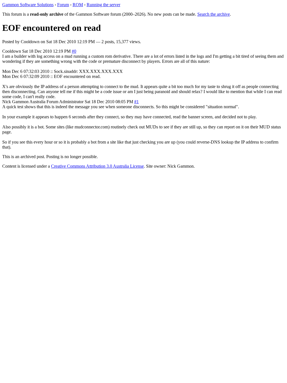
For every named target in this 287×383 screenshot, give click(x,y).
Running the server (103, 4)
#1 (136, 101)
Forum (63, 4)
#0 (74, 51)
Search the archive (213, 14)
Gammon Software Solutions (28, 4)
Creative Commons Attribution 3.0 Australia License (97, 166)
